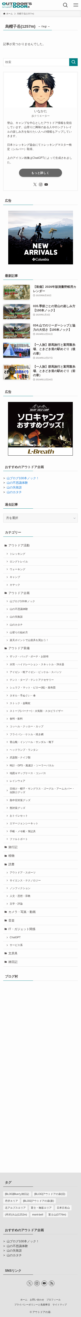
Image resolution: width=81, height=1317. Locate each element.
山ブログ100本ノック (22, 601)
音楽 (11, 920)
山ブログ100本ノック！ (23, 478)
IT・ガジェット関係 (21, 929)
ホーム (23, 1299)
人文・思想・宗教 (20, 895)
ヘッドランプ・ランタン (24, 749)
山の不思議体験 (17, 482)
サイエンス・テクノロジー (25, 880)
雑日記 (12, 962)
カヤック (15, 584)
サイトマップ (59, 1304)
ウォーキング (17, 569)
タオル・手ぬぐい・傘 (23, 695)
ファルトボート (19, 839)
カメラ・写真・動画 (22, 912)
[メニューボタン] (76, 5)
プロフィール (53, 1299)
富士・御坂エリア (41, 1207)
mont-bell (37, 1214)
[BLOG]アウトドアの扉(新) (38, 1200)
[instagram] (40, 184)
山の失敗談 (14, 487)
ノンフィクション (20, 888)
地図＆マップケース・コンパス (28, 773)
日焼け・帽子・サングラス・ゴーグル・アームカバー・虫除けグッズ (42, 790)
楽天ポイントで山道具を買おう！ (29, 640)
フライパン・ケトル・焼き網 (26, 734)
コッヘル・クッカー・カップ (26, 726)
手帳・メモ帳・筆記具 (23, 831)
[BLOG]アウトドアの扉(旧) (49, 1194)
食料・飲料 (16, 718)
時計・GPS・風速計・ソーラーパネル (32, 765)
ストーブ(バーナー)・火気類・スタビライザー (36, 710)
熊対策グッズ (17, 807)
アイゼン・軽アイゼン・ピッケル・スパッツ (36, 672)
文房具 (12, 953)
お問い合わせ (37, 1299)
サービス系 (16, 945)
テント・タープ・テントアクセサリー (32, 679)
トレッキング (17, 553)
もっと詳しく (40, 172)
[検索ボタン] (65, 5)
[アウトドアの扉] (17, 5)
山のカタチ (14, 492)
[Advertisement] (40, 1115)
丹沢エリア (11, 1200)
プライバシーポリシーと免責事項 (32, 1304)
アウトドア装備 (19, 648)
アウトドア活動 (19, 545)
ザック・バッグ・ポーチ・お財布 (29, 656)
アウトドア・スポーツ (23, 872)
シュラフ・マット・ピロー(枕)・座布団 (33, 687)
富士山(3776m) (57, 1214)
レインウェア (17, 780)
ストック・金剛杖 (20, 703)
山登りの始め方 (19, 632)
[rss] (51, 1283)
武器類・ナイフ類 (20, 757)
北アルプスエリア (15, 1207)
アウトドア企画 (19, 593)
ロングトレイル (19, 561)
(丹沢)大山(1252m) (16, 1214)
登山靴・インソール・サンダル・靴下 (32, 742)
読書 (11, 864)
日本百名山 (63, 1207)
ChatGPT (15, 937)
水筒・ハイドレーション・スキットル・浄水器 (37, 664)
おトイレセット (19, 815)
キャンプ (15, 577)
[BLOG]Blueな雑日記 (17, 1194)
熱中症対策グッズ (20, 800)
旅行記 (12, 847)
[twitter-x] (35, 184)
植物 (11, 855)
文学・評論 (16, 903)
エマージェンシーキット (24, 823)
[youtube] (46, 184)
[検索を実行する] (73, 62)
